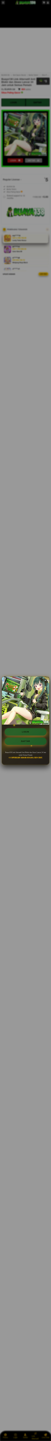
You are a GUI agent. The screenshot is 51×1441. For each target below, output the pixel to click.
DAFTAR (25, 741)
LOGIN (25, 732)
